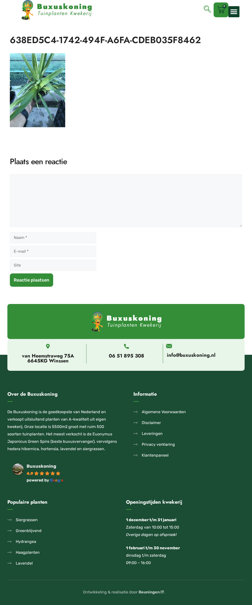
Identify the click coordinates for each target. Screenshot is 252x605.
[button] (233, 11)
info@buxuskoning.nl (191, 355)
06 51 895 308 (126, 355)
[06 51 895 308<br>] (126, 346)
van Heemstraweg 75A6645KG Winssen (48, 358)
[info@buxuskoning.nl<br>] (169, 346)
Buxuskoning (41, 466)
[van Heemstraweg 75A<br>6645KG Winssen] (48, 346)
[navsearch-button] (207, 10)
